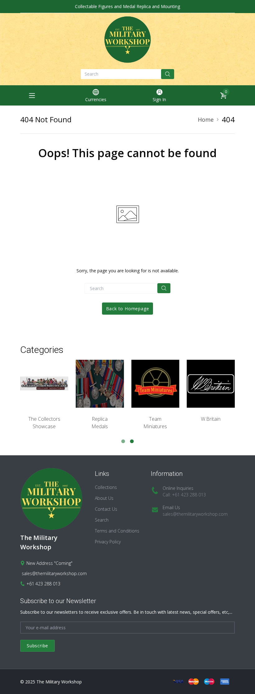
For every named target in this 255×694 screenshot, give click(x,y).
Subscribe (37, 646)
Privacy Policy (108, 542)
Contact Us (106, 509)
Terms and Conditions (117, 531)
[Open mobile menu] (32, 95)
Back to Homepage (127, 309)
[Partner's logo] (44, 384)
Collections (106, 487)
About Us (104, 498)
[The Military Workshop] (127, 39)
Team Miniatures (155, 422)
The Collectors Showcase (44, 422)
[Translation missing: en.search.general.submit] (163, 288)
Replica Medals (99, 422)
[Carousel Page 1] (123, 441)
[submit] (167, 74)
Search (102, 520)
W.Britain (210, 418)
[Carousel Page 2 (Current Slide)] (132, 441)
